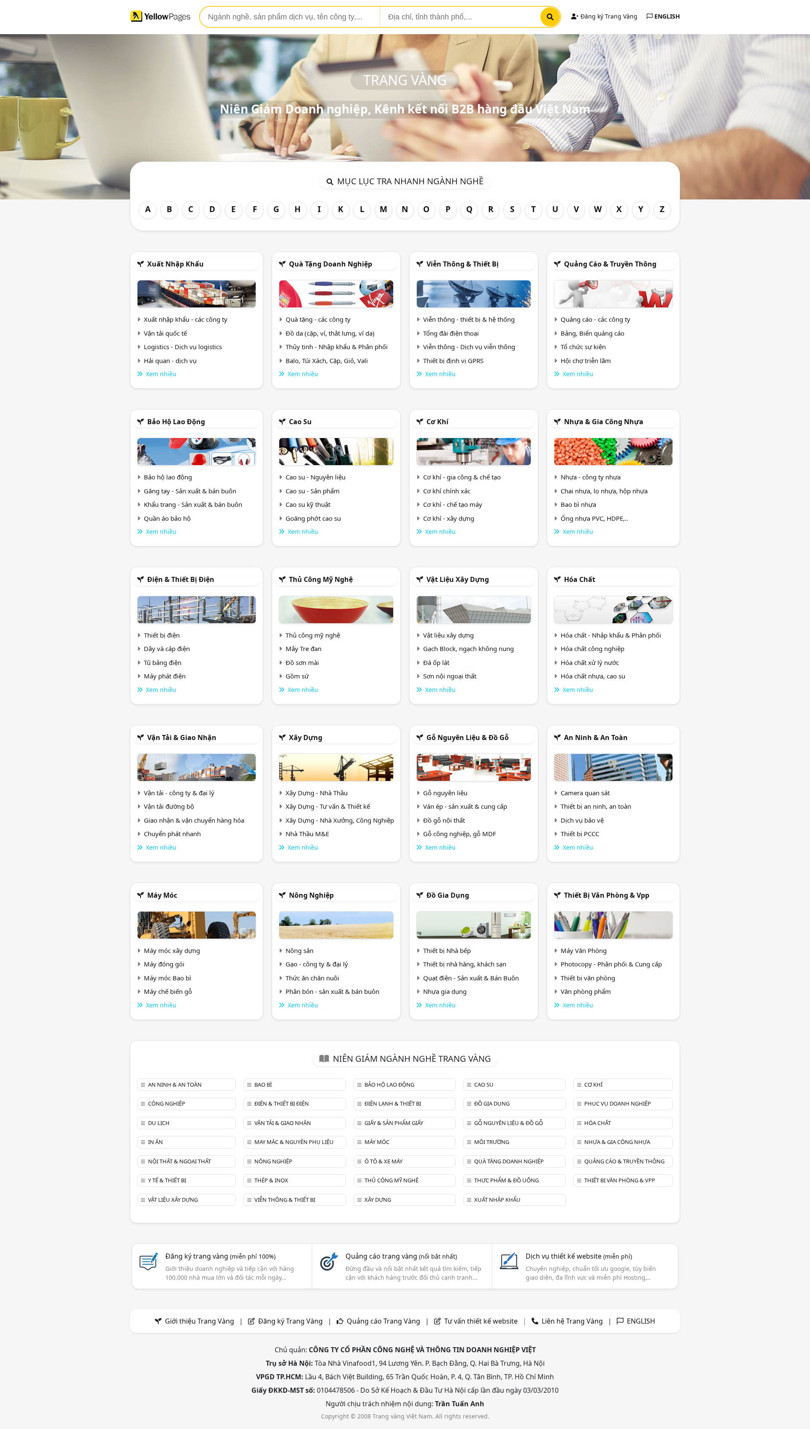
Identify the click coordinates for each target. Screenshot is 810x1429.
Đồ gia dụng (448, 895)
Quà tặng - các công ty (318, 319)
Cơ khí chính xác (446, 491)
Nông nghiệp (311, 895)
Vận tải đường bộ (169, 806)
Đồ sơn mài (302, 662)
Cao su (300, 421)
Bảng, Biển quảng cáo (592, 333)
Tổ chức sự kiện (583, 346)
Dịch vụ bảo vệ (582, 820)
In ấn (155, 1142)
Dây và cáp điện (167, 648)
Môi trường (491, 1142)
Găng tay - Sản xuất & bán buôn (190, 491)
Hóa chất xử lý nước (590, 662)
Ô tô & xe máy (383, 1161)
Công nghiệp (166, 1103)
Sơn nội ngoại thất (449, 676)
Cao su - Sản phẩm (313, 491)
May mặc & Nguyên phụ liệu (294, 1142)
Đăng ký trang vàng (220, 1256)
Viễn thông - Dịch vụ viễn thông (469, 346)
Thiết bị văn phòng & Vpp (606, 895)
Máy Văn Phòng (584, 950)
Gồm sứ (297, 676)
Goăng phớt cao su (313, 518)
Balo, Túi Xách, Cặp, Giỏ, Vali (327, 360)
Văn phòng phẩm (586, 991)
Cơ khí (437, 421)
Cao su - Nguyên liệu (316, 477)
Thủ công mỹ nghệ (321, 579)
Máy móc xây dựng (172, 950)
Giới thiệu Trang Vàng (199, 1321)
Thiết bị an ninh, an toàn (596, 806)
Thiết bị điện (162, 635)
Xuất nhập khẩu (175, 264)
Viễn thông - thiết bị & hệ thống (469, 319)
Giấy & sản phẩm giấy (393, 1123)
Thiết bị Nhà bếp (447, 950)
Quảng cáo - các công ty (595, 319)
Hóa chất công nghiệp (592, 648)
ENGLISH (666, 16)
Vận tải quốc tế (165, 333)
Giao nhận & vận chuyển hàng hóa (194, 820)
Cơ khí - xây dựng (448, 518)
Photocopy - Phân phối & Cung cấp (611, 964)
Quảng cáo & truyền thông (610, 264)
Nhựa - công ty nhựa (591, 477)
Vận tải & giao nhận (181, 737)
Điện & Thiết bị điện (180, 579)
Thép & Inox (271, 1180)
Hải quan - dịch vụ (170, 360)
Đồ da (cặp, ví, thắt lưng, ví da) (330, 333)
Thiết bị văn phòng (588, 978)
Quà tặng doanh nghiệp (330, 264)
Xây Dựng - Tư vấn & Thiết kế (328, 806)
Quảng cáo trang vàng (401, 1256)
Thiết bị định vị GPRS (453, 360)
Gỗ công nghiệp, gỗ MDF (459, 833)
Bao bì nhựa (578, 504)
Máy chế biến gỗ (168, 991)
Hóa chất (579, 579)
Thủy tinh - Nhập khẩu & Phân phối (337, 346)
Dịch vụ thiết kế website (579, 1256)
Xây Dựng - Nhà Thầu (317, 793)
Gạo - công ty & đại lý (317, 964)
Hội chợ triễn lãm (586, 360)
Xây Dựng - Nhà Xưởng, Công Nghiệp (340, 820)
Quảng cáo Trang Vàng (383, 1321)
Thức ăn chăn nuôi (312, 978)
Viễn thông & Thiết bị (463, 264)
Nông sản (299, 950)
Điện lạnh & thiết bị (392, 1103)
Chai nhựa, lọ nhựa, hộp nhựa (604, 491)
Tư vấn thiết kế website (481, 1321)
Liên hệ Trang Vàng (572, 1321)
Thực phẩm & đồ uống (506, 1180)
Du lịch (159, 1123)
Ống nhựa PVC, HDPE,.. (594, 518)
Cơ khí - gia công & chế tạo (462, 477)
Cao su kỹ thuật (308, 504)
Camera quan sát (585, 793)
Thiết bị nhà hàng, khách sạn (464, 964)
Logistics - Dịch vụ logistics (183, 346)
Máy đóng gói (164, 964)
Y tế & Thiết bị (167, 1180)
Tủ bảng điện (162, 662)
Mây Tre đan (303, 648)
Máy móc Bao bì (167, 978)
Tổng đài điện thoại (451, 333)
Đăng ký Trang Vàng (608, 16)
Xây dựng (305, 737)
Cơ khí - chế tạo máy (452, 504)
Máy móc (162, 895)
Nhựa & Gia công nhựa (603, 421)
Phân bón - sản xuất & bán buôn (332, 991)
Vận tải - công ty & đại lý (179, 793)
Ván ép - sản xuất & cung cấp (465, 806)
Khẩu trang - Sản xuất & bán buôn (193, 504)
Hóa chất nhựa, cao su (593, 676)
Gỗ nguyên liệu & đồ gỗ (468, 737)
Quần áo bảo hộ (167, 518)
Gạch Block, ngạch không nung (468, 648)
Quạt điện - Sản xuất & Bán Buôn (471, 978)
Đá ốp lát (436, 662)
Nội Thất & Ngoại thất (179, 1161)
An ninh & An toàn (596, 737)
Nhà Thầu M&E (307, 833)
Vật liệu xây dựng (458, 579)
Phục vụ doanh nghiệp (617, 1103)
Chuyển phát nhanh (172, 833)
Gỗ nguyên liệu (445, 793)
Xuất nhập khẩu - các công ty (185, 319)
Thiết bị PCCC (580, 833)
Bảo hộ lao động (176, 421)
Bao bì (263, 1084)
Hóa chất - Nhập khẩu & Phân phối (611, 635)
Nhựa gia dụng (445, 991)
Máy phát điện (165, 676)
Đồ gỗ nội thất (444, 820)
